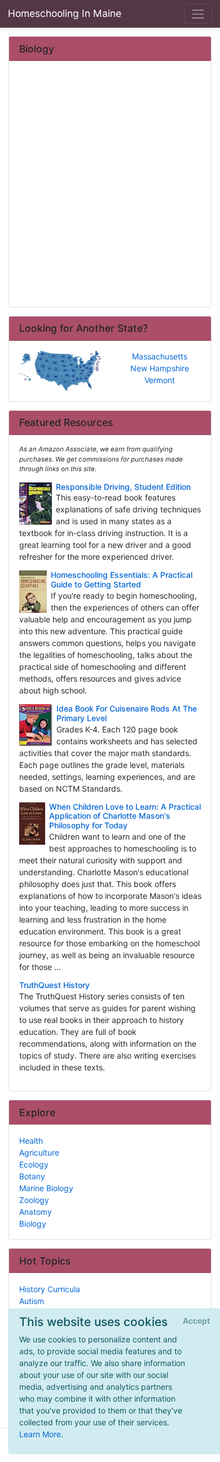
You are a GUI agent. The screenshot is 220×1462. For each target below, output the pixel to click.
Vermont (159, 380)
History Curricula (49, 1289)
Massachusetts (159, 356)
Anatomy (35, 1212)
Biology (32, 1223)
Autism (31, 1301)
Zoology (34, 1200)
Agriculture (39, 1152)
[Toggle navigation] (198, 14)
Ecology (34, 1164)
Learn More (40, 1434)
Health (31, 1140)
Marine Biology (46, 1188)
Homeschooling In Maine (64, 13)
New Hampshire (159, 368)
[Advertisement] (110, 185)
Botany (32, 1176)
